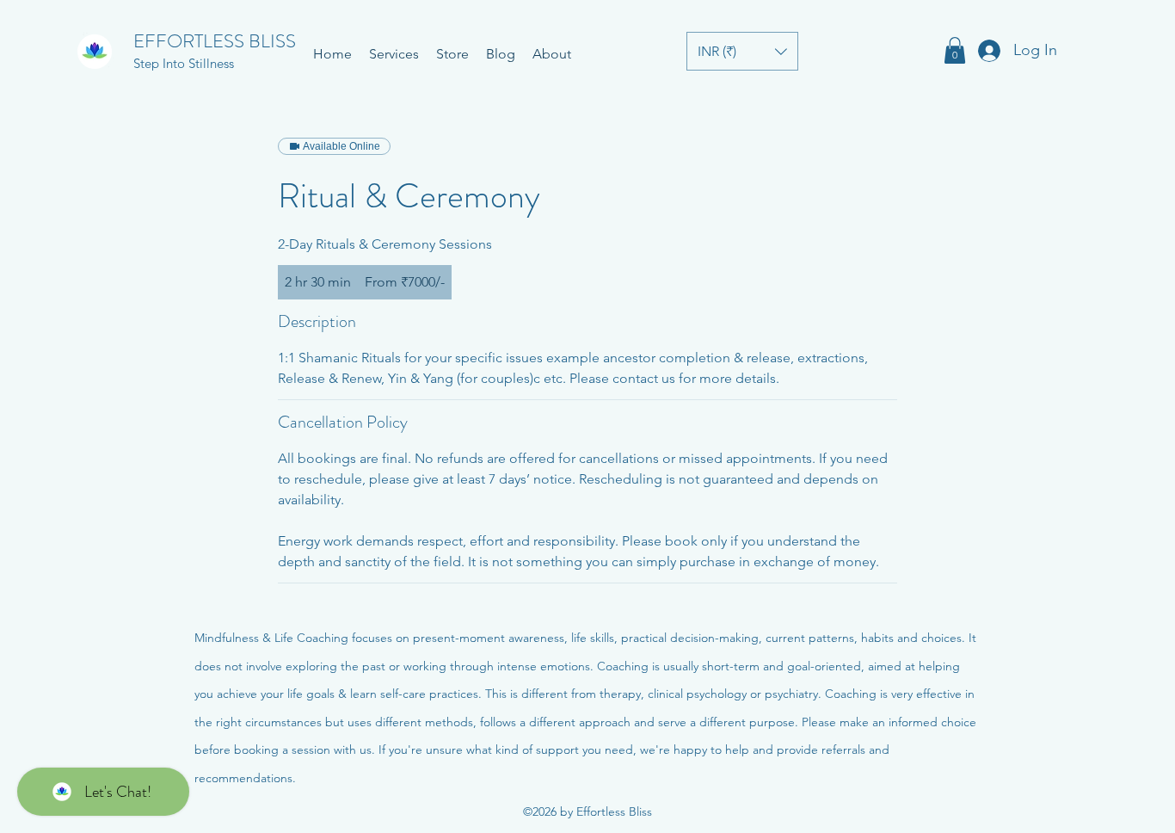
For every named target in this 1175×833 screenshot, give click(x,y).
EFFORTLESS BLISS (214, 41)
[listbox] (742, 51)
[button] (742, 51)
